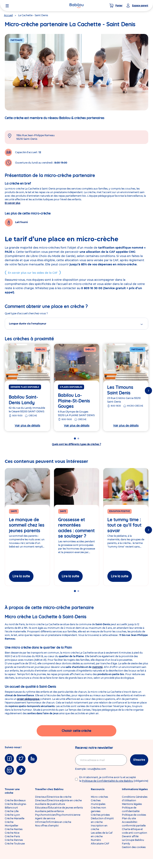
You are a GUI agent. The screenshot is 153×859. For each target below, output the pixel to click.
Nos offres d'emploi (47, 825)
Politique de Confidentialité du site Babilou (107, 780)
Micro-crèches (99, 796)
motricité (97, 667)
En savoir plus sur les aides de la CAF (33, 273)
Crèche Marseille (14, 818)
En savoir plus (12, 202)
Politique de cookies (134, 814)
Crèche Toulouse (15, 843)
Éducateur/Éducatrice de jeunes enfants (59, 807)
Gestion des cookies (134, 847)
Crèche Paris (12, 836)
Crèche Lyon (12, 814)
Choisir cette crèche (76, 731)
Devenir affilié (130, 836)
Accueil (8, 15)
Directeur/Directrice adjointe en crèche (58, 800)
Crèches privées (100, 814)
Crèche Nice (12, 832)
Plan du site (129, 818)
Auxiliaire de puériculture (50, 803)
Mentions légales (132, 803)
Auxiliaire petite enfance (49, 811)
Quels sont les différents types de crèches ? (76, 444)
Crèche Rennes (14, 839)
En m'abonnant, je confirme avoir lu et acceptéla (113, 779)
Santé (14, 511)
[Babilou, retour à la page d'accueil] (76, 5)
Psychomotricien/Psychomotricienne (57, 814)
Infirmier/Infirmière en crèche (53, 821)
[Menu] (7, 5)
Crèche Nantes (14, 829)
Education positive (119, 511)
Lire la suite (21, 576)
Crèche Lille (12, 811)
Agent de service (45, 818)
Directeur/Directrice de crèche (53, 796)
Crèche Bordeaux (15, 800)
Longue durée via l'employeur (27, 323)
